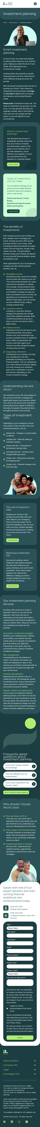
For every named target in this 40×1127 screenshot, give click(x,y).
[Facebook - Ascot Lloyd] (4, 1122)
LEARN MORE (13, 164)
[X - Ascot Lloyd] (19, 1122)
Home (5, 22)
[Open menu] (35, 3)
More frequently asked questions (16, 792)
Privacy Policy (15, 1023)
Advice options (13, 22)
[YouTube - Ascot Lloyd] (27, 1122)
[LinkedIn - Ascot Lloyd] (12, 1122)
